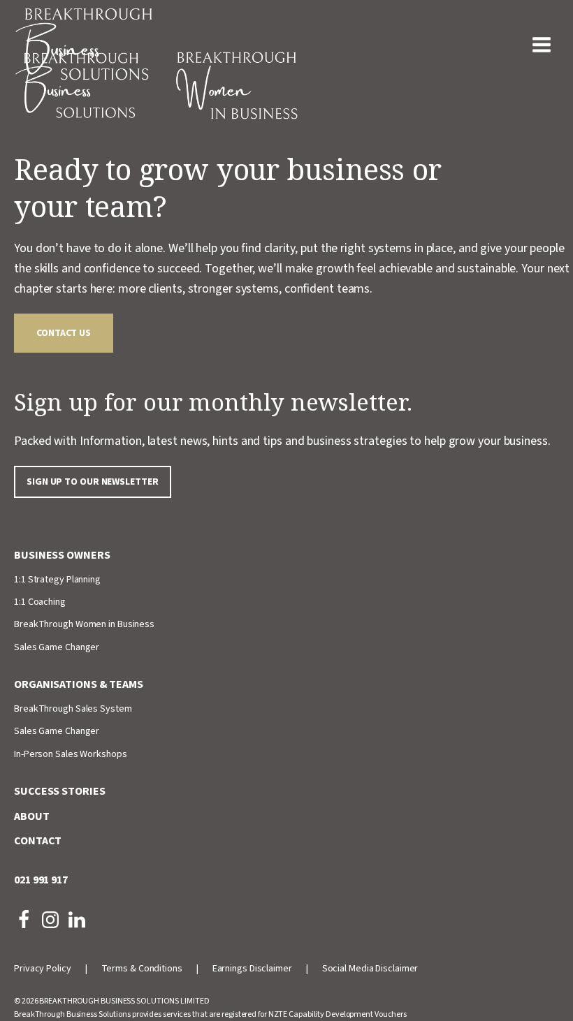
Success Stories (60, 791)
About (32, 816)
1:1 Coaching (40, 602)
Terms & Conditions (141, 969)
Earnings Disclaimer (252, 969)
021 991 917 (41, 880)
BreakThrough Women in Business (84, 624)
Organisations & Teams (78, 684)
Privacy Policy (42, 969)
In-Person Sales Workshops (70, 754)
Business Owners (62, 555)
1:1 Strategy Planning (57, 580)
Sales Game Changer (56, 647)
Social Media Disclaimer (370, 969)
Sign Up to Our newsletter (93, 482)
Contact (37, 841)
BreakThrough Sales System (73, 709)
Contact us (63, 333)
